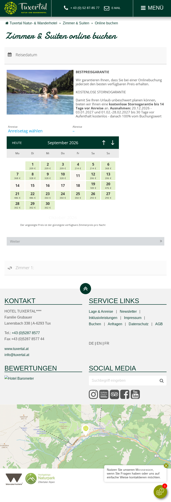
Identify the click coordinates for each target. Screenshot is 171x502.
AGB (159, 324)
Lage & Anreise (101, 311)
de (93, 343)
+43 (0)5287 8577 (26, 333)
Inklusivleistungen (103, 318)
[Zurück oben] (85, 288)
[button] (152, 8)
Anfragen (115, 324)
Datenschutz (139, 324)
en (100, 343)
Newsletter (128, 311)
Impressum (132, 318)
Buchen (95, 324)
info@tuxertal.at (112, 8)
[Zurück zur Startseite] (25, 8)
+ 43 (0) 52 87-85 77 (85, 8)
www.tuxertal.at (16, 349)
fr (106, 343)
